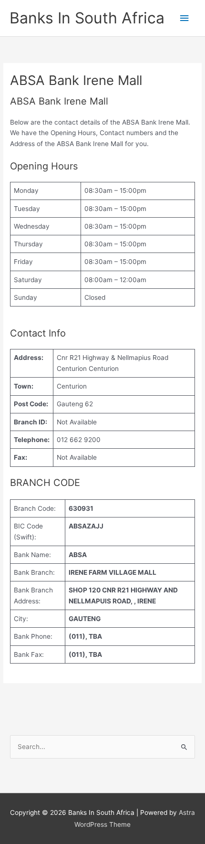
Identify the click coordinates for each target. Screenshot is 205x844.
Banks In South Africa (87, 18)
